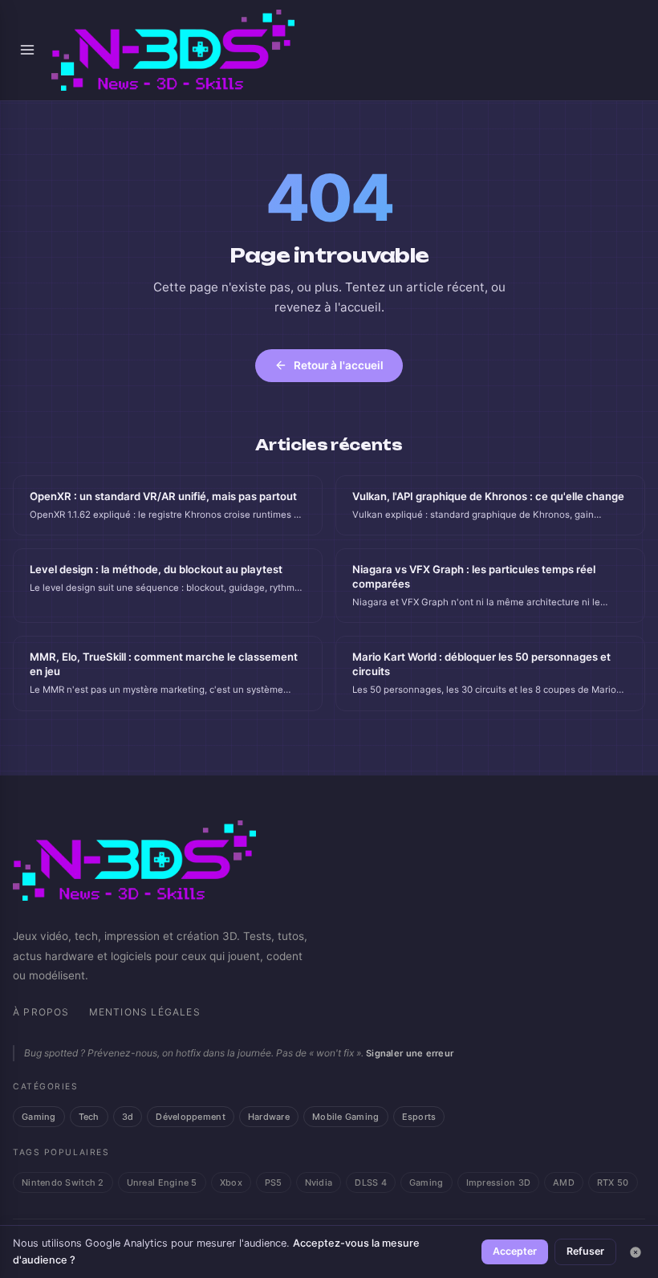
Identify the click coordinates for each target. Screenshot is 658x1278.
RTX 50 (613, 1182)
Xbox (231, 1182)
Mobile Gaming (346, 1116)
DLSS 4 (371, 1182)
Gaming (39, 1116)
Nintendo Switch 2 (63, 1182)
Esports (419, 1116)
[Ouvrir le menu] (27, 49)
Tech (89, 1116)
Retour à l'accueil (339, 365)
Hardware (269, 1116)
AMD (564, 1182)
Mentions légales (145, 1012)
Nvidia (319, 1182)
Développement (190, 1116)
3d (128, 1116)
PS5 (273, 1182)
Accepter (515, 1251)
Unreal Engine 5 (162, 1182)
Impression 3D (498, 1182)
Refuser (585, 1251)
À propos (41, 1012)
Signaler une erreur (409, 1053)
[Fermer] (635, 1252)
